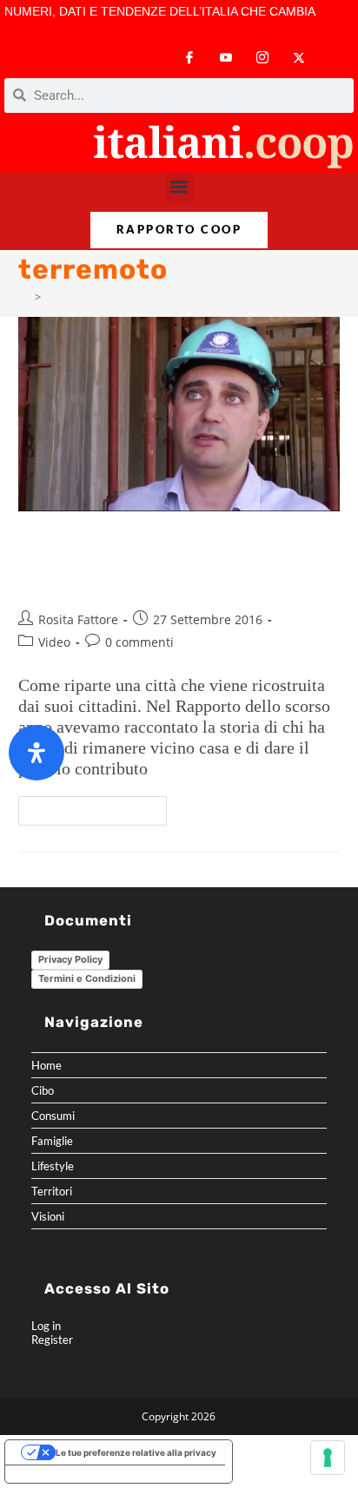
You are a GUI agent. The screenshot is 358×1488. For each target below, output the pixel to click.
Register (52, 1339)
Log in (46, 1326)
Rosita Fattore (78, 619)
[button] (179, 187)
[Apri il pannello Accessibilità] (36, 752)
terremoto (73, 297)
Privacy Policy (70, 959)
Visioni (47, 1216)
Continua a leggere (100, 806)
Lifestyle (52, 1166)
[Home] (24, 297)
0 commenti (139, 642)
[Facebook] (189, 57)
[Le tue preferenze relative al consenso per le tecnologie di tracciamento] (327, 1457)
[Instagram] (262, 57)
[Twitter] (299, 57)
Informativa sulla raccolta (68, 1474)
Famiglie (52, 1141)
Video (54, 642)
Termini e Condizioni (87, 978)
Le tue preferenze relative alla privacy (136, 1452)
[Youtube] (226, 57)
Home (46, 1065)
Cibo (42, 1090)
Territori (51, 1191)
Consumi (53, 1116)
